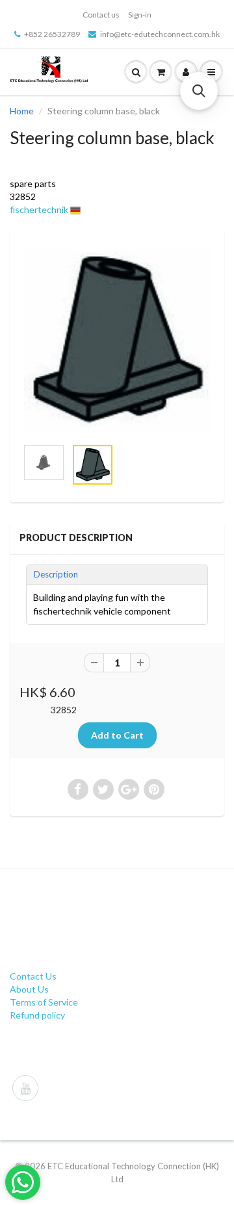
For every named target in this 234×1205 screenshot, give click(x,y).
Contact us (101, 14)
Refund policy (37, 1015)
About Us (29, 989)
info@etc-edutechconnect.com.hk (160, 34)
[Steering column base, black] (117, 339)
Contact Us (33, 976)
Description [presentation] (56, 574)
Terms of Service (44, 1002)
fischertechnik (39, 209)
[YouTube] (25, 1088)
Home (22, 110)
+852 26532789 (52, 34)
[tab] (117, 574)
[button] (199, 91)
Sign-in (139, 14)
